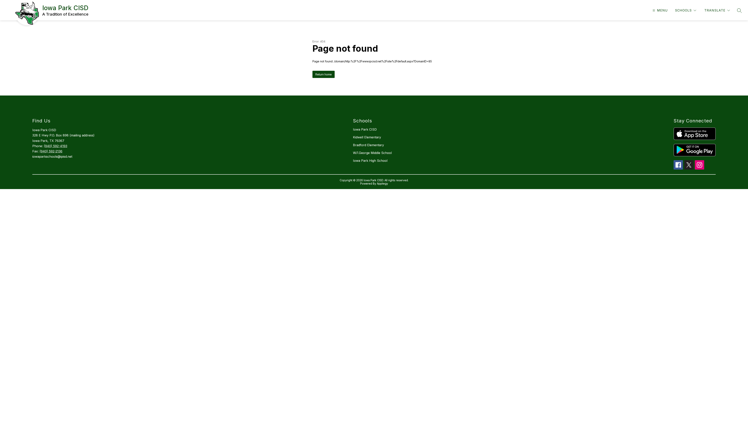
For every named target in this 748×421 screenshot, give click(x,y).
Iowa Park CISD (365, 129)
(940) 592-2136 (51, 151)
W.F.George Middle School (372, 153)
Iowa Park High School (370, 161)
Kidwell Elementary (367, 137)
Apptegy (382, 183)
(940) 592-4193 (55, 146)
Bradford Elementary (368, 145)
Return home (323, 74)
